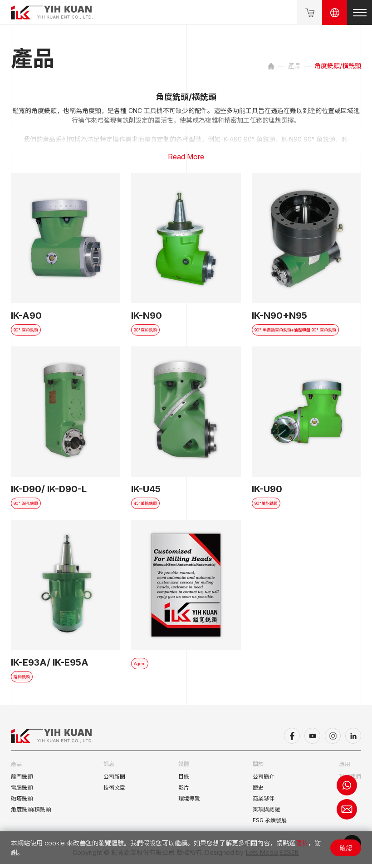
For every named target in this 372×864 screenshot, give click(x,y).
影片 (183, 787)
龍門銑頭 (22, 776)
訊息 (108, 763)
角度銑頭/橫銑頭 (31, 809)
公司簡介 (263, 776)
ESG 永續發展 (270, 820)
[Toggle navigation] (359, 12)
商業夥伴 (263, 798)
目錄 (183, 776)
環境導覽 (189, 798)
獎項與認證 (266, 809)
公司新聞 (114, 776)
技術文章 (114, 787)
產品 (294, 66)
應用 (344, 763)
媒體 (183, 763)
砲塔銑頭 (22, 798)
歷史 (258, 787)
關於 (258, 763)
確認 (345, 848)
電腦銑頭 (22, 787)
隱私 (301, 843)
